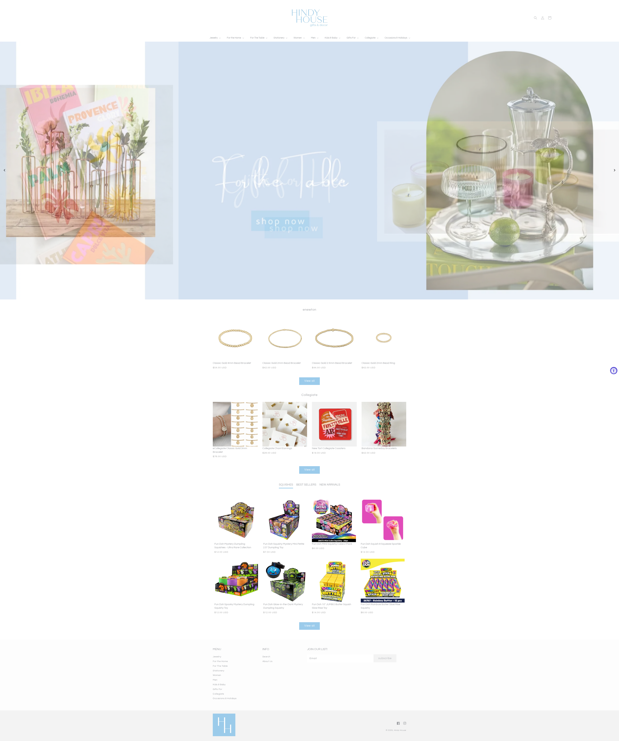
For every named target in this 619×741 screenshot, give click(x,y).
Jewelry (217, 657)
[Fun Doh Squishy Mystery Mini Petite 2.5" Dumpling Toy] (285, 520)
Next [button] (614, 170)
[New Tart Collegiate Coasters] (334, 424)
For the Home (220, 661)
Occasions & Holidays (225, 698)
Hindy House (400, 730)
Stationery (218, 671)
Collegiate (218, 694)
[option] (309, 170)
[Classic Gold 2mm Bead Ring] (384, 339)
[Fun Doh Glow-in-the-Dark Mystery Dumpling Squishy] (285, 581)
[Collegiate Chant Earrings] (284, 424)
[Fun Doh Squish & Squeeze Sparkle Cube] (383, 520)
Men (215, 680)
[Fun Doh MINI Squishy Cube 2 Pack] (334, 520)
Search (266, 657)
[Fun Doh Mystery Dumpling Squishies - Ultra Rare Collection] (236, 520)
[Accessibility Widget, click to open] (613, 370)
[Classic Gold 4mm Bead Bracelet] (235, 339)
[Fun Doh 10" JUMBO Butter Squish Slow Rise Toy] (334, 581)
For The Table (220, 666)
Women (217, 675)
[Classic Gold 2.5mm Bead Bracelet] (334, 339)
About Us (267, 661)
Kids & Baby (219, 684)
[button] (215, 37)
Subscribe (385, 658)
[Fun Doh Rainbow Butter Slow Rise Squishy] (383, 581)
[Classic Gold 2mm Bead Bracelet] (284, 339)
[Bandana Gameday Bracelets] (384, 424)
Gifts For (217, 689)
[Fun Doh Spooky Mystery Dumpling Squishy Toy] (236, 581)
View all (309, 380)
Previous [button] (4, 170)
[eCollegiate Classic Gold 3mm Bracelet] (235, 424)
